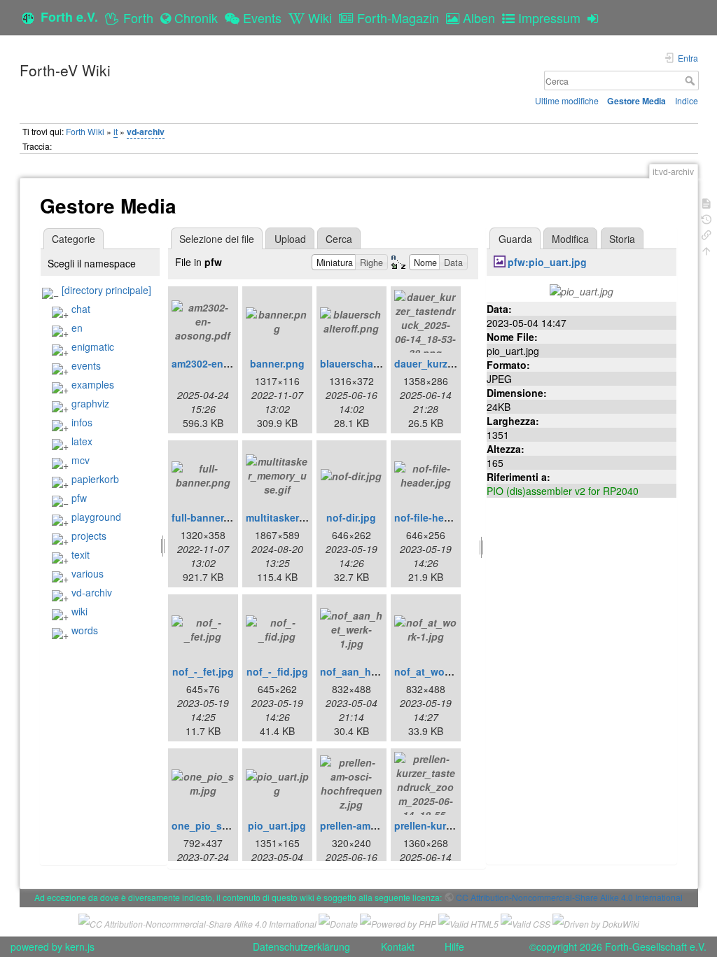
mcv (80, 460)
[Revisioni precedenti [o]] (706, 218)
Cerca (691, 80)
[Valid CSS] (525, 922)
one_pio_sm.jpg (210, 825)
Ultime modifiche (567, 100)
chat (80, 309)
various (87, 573)
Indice (686, 100)
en (77, 328)
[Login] (596, 17)
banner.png (277, 363)
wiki (79, 611)
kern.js (80, 946)
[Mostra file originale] (581, 290)
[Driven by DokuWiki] (595, 922)
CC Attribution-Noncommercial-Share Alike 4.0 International (569, 897)
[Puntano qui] (706, 233)
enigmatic (92, 347)
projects (88, 536)
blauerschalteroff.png (371, 363)
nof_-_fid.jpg (277, 671)
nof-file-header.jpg (438, 517)
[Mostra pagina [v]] (706, 202)
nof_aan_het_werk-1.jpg (378, 671)
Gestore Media (636, 101)
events (86, 365)
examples (92, 384)
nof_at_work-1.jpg (437, 671)
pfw (79, 498)
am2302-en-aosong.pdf (227, 363)
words (84, 630)
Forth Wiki (85, 131)
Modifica (570, 239)
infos (81, 422)
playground (96, 517)
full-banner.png (208, 517)
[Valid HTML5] (468, 922)
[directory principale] (106, 290)
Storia (622, 239)
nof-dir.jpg (351, 517)
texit (80, 554)
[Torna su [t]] (706, 250)
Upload (290, 239)
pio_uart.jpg (277, 825)
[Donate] (338, 922)
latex (81, 441)
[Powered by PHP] (398, 922)
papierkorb (95, 479)
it (115, 131)
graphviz (90, 403)
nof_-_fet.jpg (203, 671)
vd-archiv (146, 131)
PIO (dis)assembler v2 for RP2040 (563, 491)
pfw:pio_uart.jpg (547, 262)
